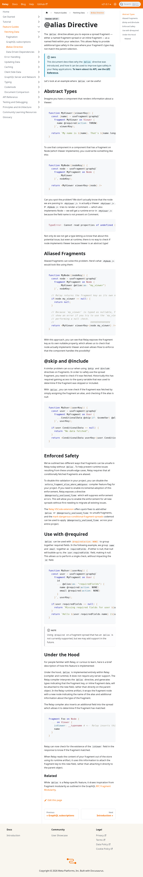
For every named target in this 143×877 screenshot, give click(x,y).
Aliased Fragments (130, 18)
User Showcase (59, 835)
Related (128, 38)
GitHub (41, 4)
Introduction (13, 835)
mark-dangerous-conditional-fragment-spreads (78, 516)
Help (31, 4)
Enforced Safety (128, 26)
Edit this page (55, 800)
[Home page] (46, 13)
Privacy (100, 835)
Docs (15, 4)
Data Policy (102, 844)
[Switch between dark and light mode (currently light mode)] (115, 4)
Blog (23, 4)
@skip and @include (130, 22)
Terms (99, 839)
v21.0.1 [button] (105, 4)
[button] (21, 17)
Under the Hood (129, 34)
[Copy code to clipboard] (112, 110)
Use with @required (130, 30)
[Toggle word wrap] (107, 110)
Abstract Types (128, 14)
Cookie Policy (103, 848)
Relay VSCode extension (61, 509)
